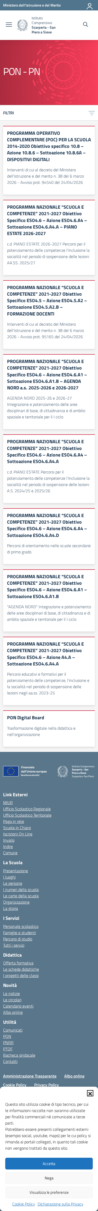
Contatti (10, 1061)
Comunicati (12, 1030)
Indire (8, 846)
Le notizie (11, 993)
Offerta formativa (18, 963)
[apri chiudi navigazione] (9, 25)
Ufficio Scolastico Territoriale (27, 815)
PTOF (8, 1049)
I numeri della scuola (21, 889)
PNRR (8, 1042)
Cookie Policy (23, 1204)
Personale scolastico (20, 926)
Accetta (49, 1164)
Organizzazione (16, 902)
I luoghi (9, 877)
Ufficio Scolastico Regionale (27, 809)
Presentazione (15, 871)
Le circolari (12, 1000)
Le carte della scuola (21, 896)
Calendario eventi (18, 1006)
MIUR (8, 802)
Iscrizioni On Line (17, 834)
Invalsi (8, 840)
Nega (49, 1178)
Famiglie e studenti (19, 932)
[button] (90, 1093)
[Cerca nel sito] (86, 25)
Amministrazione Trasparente (29, 1076)
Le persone (12, 883)
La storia (10, 908)
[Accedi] (90, 5)
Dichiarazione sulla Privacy (60, 1204)
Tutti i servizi (13, 945)
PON (7, 1036)
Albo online (13, 1012)
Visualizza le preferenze (49, 1192)
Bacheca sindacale (19, 1055)
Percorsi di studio (17, 939)
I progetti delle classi (21, 975)
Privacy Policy (46, 1085)
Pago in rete (13, 821)
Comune (10, 853)
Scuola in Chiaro (17, 827)
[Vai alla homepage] (22, 25)
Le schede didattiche (21, 969)
